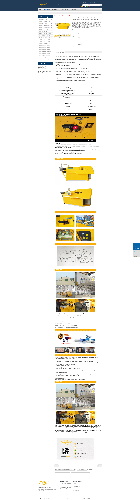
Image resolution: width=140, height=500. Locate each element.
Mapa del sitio (76, 490)
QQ (135, 254)
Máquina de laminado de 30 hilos (45, 43)
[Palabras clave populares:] (101, 5)
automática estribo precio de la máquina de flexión (63, 469)
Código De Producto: (89, 49)
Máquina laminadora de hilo (44, 25)
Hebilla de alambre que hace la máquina (46, 35)
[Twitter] (87, 498)
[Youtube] (89, 498)
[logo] (51, 4)
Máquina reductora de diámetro (45, 27)
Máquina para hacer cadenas (44, 45)
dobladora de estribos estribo (82, 471)
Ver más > (39, 492)
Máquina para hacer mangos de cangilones (46, 47)
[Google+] (84, 498)
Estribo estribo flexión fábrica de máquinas (62, 473)
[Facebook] (82, 498)
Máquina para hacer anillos (44, 29)
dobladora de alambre (43, 19)
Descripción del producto (59, 52)
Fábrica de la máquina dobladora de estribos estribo (81, 473)
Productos (46, 9)
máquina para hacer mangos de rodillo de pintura (46, 49)
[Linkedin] (85, 498)
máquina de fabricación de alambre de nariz (46, 39)
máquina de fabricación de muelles (45, 41)
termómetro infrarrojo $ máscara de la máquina (46, 59)
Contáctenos (74, 9)
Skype (136, 251)
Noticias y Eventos (55, 9)
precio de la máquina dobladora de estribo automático (83, 469)
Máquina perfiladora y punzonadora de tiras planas (46, 53)
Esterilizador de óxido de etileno (45, 33)
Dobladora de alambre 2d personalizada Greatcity (68, 487)
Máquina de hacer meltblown (44, 21)
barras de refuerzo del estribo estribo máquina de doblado (65, 471)
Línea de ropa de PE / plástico (44, 37)
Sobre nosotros (65, 9)
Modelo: (56, 49)
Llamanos (136, 256)
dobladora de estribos (43, 23)
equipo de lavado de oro (43, 31)
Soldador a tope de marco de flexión (46, 57)
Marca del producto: (73, 49)
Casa (40, 9)
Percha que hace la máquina (44, 55)
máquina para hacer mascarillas (45, 51)
